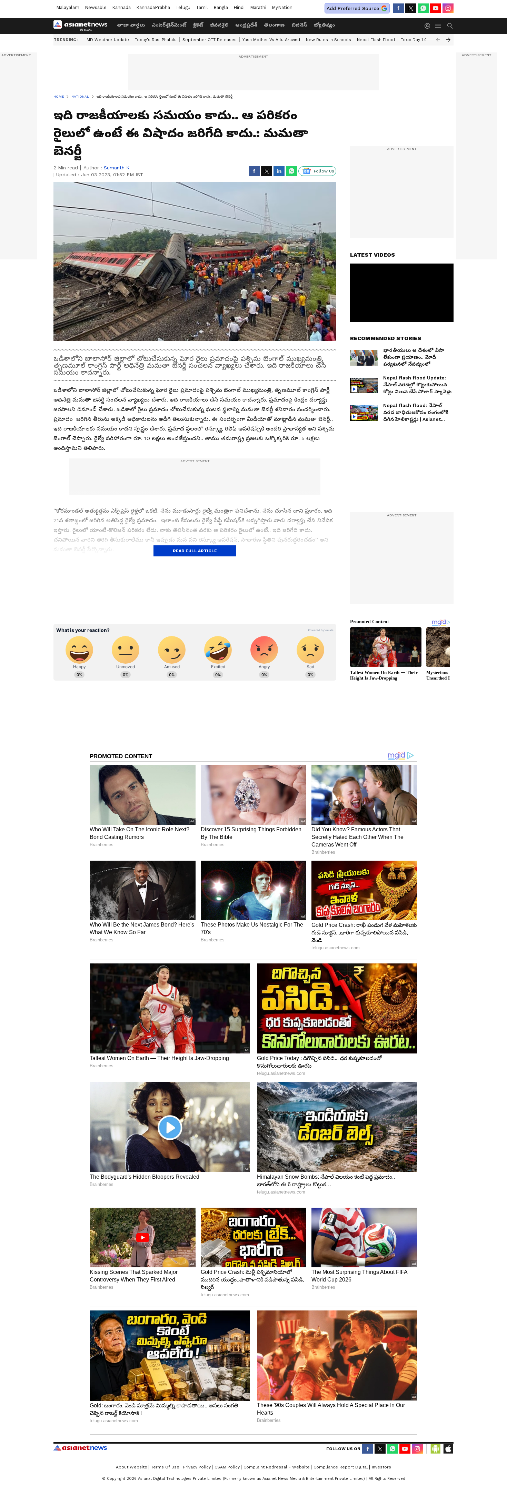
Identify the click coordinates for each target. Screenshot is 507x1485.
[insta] (448, 8)
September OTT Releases (209, 39)
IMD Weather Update (107, 39)
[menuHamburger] (438, 26)
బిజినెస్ (299, 25)
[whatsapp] (423, 8)
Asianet (80, 1448)
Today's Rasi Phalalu (156, 39)
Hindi (239, 7)
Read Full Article (195, 550)
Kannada (121, 7)
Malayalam (67, 7)
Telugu (183, 7)
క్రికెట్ (198, 25)
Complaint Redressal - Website (276, 1467)
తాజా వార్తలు (131, 25)
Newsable (96, 7)
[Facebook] (398, 8)
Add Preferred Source (353, 8)
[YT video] (435, 8)
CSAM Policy (227, 1467)
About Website (131, 1467)
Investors (381, 1467)
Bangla (220, 7)
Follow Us (324, 171)
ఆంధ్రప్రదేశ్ (246, 25)
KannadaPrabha (153, 7)
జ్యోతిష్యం (324, 25)
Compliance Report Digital (341, 1467)
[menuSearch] (450, 26)
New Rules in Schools (328, 39)
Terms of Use (165, 1467)
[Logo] (82, 26)
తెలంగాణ (274, 25)
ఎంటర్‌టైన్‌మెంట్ (169, 25)
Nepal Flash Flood (376, 39)
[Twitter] (410, 8)
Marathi (258, 7)
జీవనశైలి (219, 25)
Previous (438, 39)
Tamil (202, 7)
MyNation (282, 7)
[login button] (429, 25)
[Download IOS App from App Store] (448, 1449)
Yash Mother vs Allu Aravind (271, 39)
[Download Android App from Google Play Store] (435, 1449)
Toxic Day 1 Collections (424, 39)
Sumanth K (117, 167)
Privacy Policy (197, 1467)
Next (448, 39)
